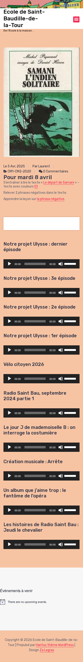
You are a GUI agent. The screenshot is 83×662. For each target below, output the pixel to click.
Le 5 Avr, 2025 (14, 166)
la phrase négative (50, 199)
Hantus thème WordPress (55, 645)
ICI (36, 186)
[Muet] (60, 264)
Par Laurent (41, 166)
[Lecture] (9, 264)
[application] (41, 264)
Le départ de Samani (58, 182)
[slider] (70, 263)
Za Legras (47, 650)
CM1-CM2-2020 (19, 171)
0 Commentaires (55, 171)
